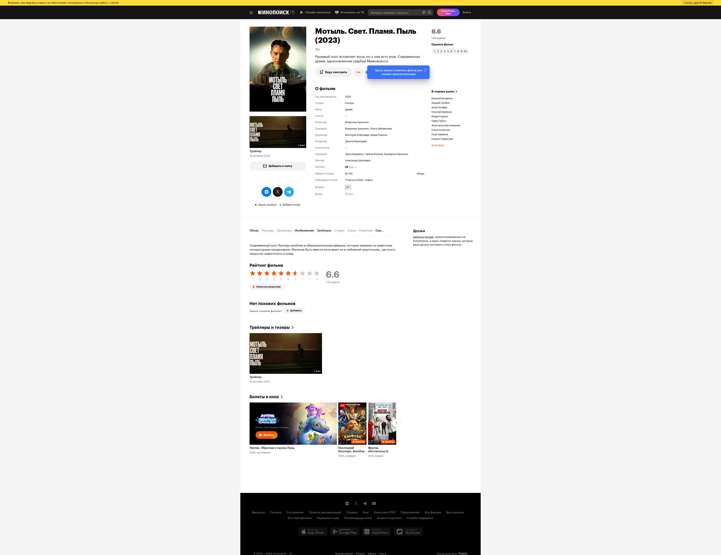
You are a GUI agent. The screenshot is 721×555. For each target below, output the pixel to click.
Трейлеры (324, 230)
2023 (348, 96)
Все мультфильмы (300, 517)
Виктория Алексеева (357, 134)
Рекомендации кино (358, 517)
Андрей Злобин (440, 102)
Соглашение (295, 512)
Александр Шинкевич (358, 160)
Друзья (419, 231)
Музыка (360, 553)
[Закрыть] (425, 70)
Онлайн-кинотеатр (318, 12)
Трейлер (256, 151)
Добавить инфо (291, 204)
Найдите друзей (423, 236)
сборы (420, 173)
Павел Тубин (438, 120)
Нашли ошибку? (267, 204)
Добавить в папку (280, 166)
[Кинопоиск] (273, 12)
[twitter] (278, 192)
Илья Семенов (439, 134)
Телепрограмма (344, 553)
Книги (382, 553)
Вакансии (258, 512)
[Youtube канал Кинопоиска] (374, 503)
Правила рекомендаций (325, 512)
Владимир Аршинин (357, 122)
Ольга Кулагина (440, 129)
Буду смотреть (336, 72)
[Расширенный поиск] (424, 12)
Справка (352, 512)
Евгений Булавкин (442, 98)
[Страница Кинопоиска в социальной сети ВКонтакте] (347, 503)
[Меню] (251, 13)
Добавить (296, 310)
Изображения (304, 230)
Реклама (275, 512)
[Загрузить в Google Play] (344, 531)
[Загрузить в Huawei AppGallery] (376, 531)
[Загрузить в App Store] (313, 531)
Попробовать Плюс (448, 12)
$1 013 (348, 173)
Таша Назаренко (354, 153)
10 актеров (437, 145)
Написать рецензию (268, 286)
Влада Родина (378, 134)
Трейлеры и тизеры (270, 327)
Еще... (380, 230)
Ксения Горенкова (442, 138)
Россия (349, 102)
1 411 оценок (438, 37)
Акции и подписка (389, 517)
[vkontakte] (266, 192)
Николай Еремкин (441, 111)
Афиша (372, 553)
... (355, 166)
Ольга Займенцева (381, 128)
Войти (467, 12)
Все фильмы (433, 512)
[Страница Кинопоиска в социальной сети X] (356, 503)
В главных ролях (442, 91)
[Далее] (396, 423)
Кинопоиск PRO (385, 512)
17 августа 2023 (354, 179)
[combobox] (394, 12)
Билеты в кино (264, 396)
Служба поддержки (420, 517)
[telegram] (289, 192)
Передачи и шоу (328, 517)
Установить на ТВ (352, 12)
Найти (429, 12)
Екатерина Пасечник (396, 153)
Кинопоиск (279, 553)
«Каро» (369, 179)
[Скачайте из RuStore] (408, 531)
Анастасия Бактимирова (445, 125)
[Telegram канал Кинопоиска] (365, 503)
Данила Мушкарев (356, 141)
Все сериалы (455, 512)
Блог (366, 512)
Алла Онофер (439, 107)
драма (348, 109)
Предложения (410, 512)
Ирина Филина (374, 153)
